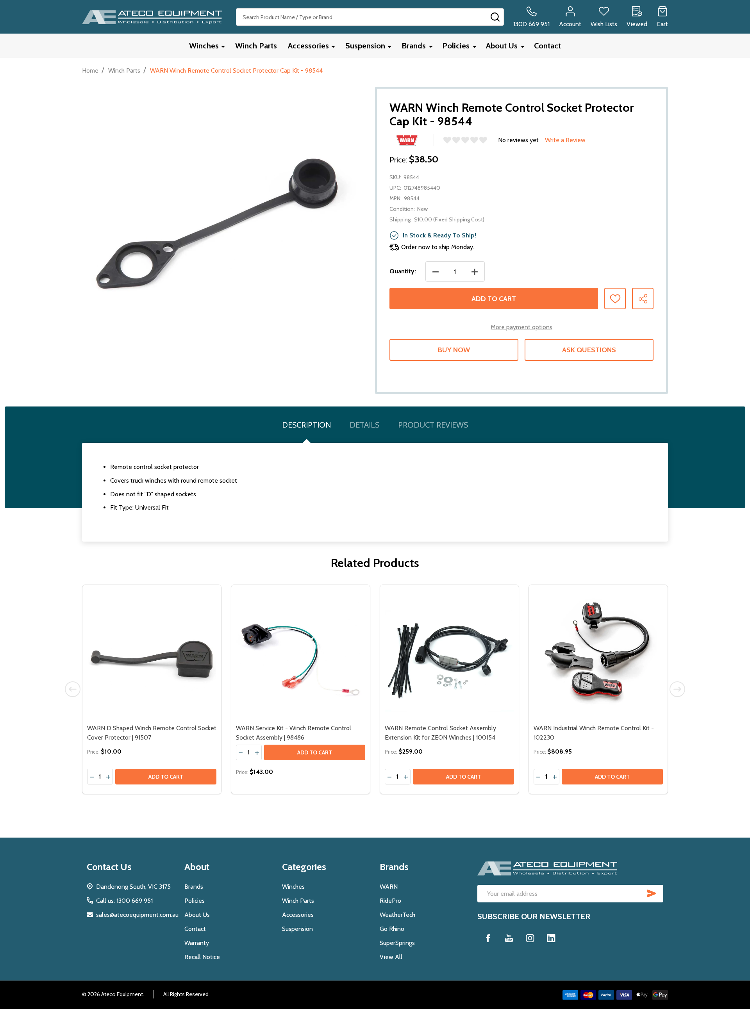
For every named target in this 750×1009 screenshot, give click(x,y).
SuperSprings (397, 943)
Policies (456, 45)
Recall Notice (202, 957)
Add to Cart (493, 298)
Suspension (365, 45)
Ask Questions (589, 350)
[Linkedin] (551, 938)
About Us (502, 45)
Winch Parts (256, 45)
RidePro (390, 900)
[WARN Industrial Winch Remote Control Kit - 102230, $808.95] (598, 654)
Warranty (196, 943)
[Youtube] (509, 938)
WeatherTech (397, 914)
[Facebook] (487, 938)
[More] (223, 46)
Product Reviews (433, 425)
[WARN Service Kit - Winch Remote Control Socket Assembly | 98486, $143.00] (300, 654)
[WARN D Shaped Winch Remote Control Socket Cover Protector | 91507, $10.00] (151, 654)
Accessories (308, 45)
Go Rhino (392, 928)
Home (90, 70)
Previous (72, 689)
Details (364, 425)
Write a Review (565, 140)
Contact (547, 45)
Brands (414, 45)
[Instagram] (530, 938)
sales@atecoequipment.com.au (137, 914)
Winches (204, 45)
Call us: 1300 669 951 (124, 900)
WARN (389, 886)
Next (677, 689)
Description (306, 425)
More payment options (521, 327)
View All (391, 957)
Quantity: (402, 271)
